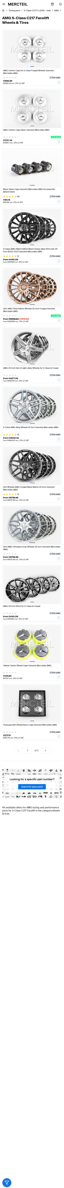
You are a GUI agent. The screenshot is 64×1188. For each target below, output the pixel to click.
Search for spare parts (32, 786)
